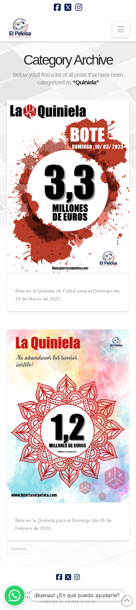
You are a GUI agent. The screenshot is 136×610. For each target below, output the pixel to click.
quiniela (19, 549)
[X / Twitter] (67, 7)
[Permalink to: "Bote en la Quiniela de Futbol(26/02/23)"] (68, 415)
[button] (120, 29)
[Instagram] (78, 7)
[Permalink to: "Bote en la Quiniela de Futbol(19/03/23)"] (68, 186)
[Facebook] (57, 7)
